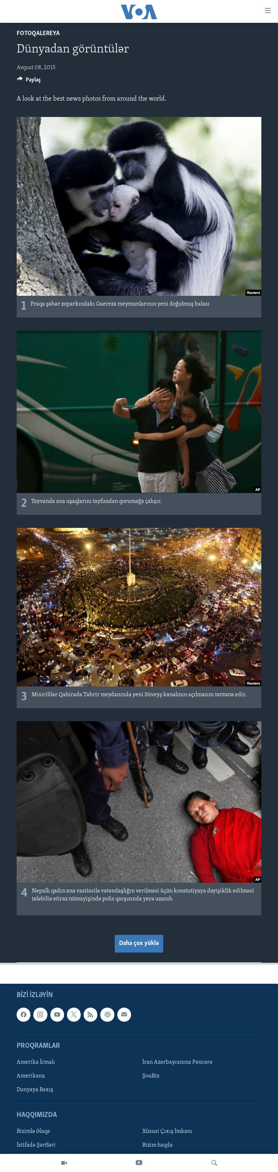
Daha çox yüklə (139, 943)
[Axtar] (214, 1163)
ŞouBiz (150, 1076)
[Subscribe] (124, 1014)
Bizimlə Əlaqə (33, 1131)
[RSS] (90, 1014)
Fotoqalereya (38, 33)
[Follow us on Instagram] (40, 1014)
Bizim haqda (157, 1145)
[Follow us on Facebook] (23, 1014)
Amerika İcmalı (36, 1062)
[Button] (29, 81)
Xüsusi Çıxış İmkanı (167, 1131)
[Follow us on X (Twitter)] (74, 1014)
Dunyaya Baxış (35, 1090)
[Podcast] (107, 1014)
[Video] (64, 1163)
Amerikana (31, 1076)
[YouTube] (139, 1163)
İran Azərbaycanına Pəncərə (177, 1062)
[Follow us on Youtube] (57, 1014)
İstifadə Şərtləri (36, 1145)
